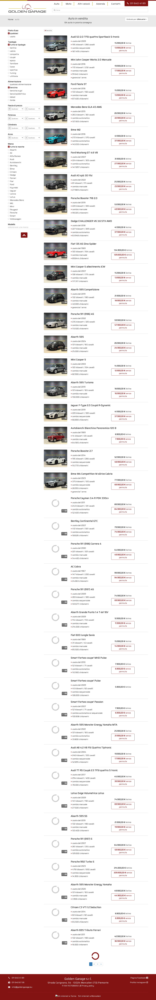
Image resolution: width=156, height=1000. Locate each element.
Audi (12, 159)
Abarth (13, 150)
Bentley (13, 165)
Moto (68, 4)
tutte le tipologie (17, 44)
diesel (12, 97)
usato (12, 36)
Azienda (100, 4)
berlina (13, 47)
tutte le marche (17, 146)
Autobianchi (15, 162)
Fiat (12, 181)
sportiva (13, 69)
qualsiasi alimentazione (20, 84)
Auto (56, 4)
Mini (12, 206)
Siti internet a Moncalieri (89, 996)
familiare (14, 63)
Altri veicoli (84, 4)
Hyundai (14, 187)
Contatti (115, 4)
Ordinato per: (136, 19)
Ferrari (13, 178)
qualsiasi (14, 33)
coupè (12, 57)
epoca (12, 60)
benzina (13, 87)
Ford (12, 184)
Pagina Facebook (138, 977)
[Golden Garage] (27, 8)
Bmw (12, 168)
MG (11, 203)
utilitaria (14, 76)
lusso (12, 66)
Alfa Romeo (15, 156)
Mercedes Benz (17, 200)
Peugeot (14, 209)
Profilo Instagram (138, 982)
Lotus (12, 197)
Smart (13, 215)
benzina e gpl (16, 90)
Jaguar (13, 190)
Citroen (13, 172)
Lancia (13, 193)
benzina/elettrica (18, 93)
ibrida (12, 100)
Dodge (13, 175)
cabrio (12, 51)
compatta (14, 54)
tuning (13, 73)
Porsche (13, 212)
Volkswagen (15, 219)
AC (11, 153)
